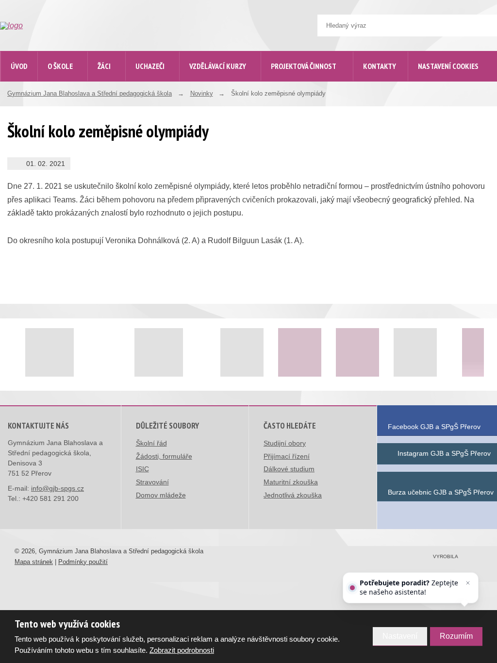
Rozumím (456, 636)
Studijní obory (285, 443)
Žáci (104, 66)
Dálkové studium (289, 469)
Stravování (152, 482)
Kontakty (379, 66)
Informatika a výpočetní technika (88, 510)
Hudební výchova (79, 484)
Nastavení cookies (448, 66)
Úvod (19, 66)
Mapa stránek (34, 561)
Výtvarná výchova (80, 463)
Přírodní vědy (74, 347)
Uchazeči (150, 66)
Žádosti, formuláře (164, 456)
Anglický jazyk (75, 305)
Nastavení (399, 636)
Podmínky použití (83, 561)
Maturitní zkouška (291, 482)
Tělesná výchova (79, 442)
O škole (60, 66)
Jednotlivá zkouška (293, 495)
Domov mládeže (161, 495)
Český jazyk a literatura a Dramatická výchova (91, 279)
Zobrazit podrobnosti (181, 650)
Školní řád (151, 443)
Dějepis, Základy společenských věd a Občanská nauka (85, 379)
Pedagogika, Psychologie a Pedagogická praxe (93, 416)
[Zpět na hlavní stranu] (73, 26)
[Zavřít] (468, 583)
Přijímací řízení (287, 456)
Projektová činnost (303, 66)
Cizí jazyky (70, 326)
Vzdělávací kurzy (217, 66)
